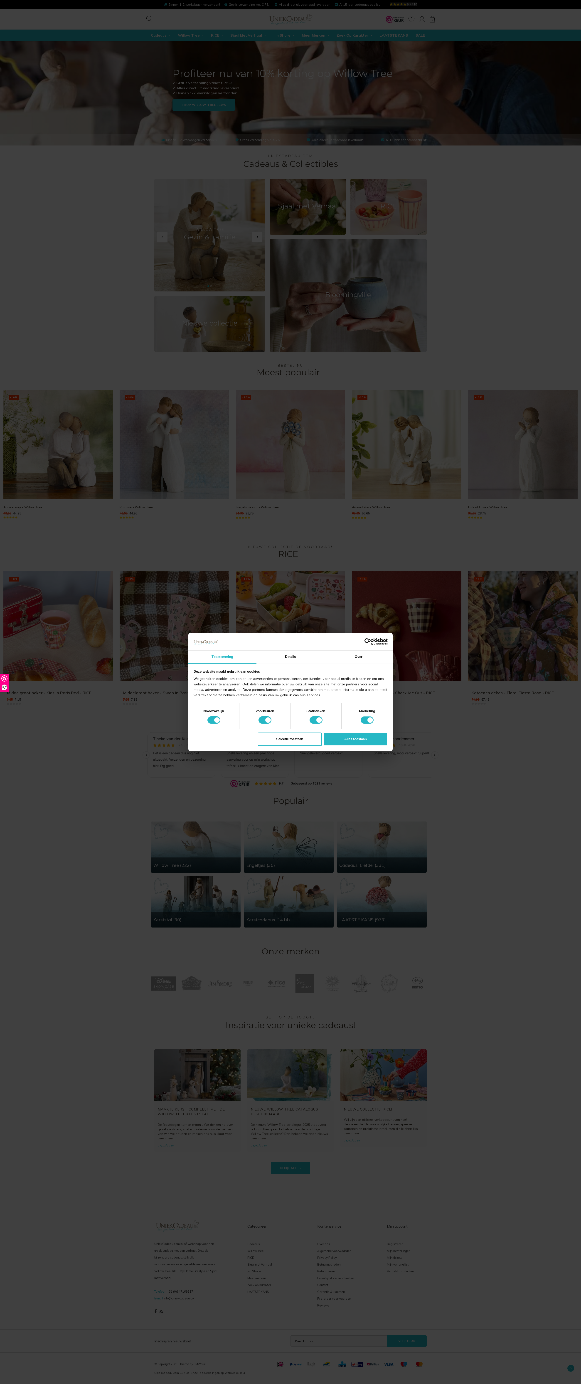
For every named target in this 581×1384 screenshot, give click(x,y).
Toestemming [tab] (222, 657)
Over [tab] (358, 657)
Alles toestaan (355, 739)
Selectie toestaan (289, 739)
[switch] (264, 720)
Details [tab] (290, 657)
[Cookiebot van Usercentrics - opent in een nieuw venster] (368, 641)
